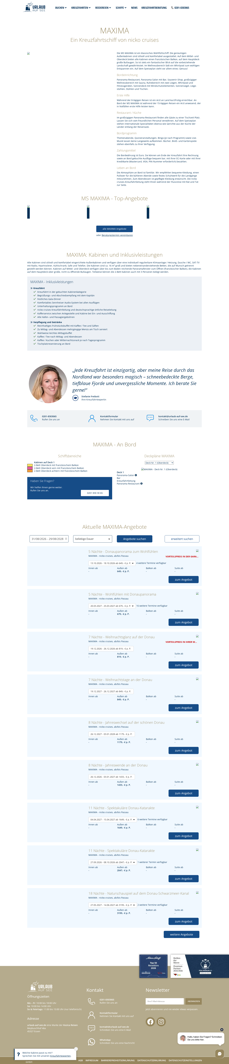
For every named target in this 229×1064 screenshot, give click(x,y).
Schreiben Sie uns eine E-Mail (174, 418)
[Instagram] (161, 1021)
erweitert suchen (182, 539)
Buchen (59, 7)
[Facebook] (150, 1021)
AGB (80, 1060)
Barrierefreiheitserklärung (118, 1060)
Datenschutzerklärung (151, 1060)
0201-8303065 (181, 7)
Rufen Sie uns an (51, 418)
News (134, 7)
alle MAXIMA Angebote (114, 228)
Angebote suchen (134, 539)
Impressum (92, 1060)
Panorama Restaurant (128, 483)
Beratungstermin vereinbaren (117, 235)
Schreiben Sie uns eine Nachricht (117, 1041)
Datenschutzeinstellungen (185, 1060)
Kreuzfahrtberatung (154, 7)
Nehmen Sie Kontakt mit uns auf (117, 418)
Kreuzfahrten (79, 7)
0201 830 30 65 (95, 492)
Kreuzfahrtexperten (60, 1055)
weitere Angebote (181, 934)
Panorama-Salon (125, 475)
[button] (92, 539)
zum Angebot (183, 579)
